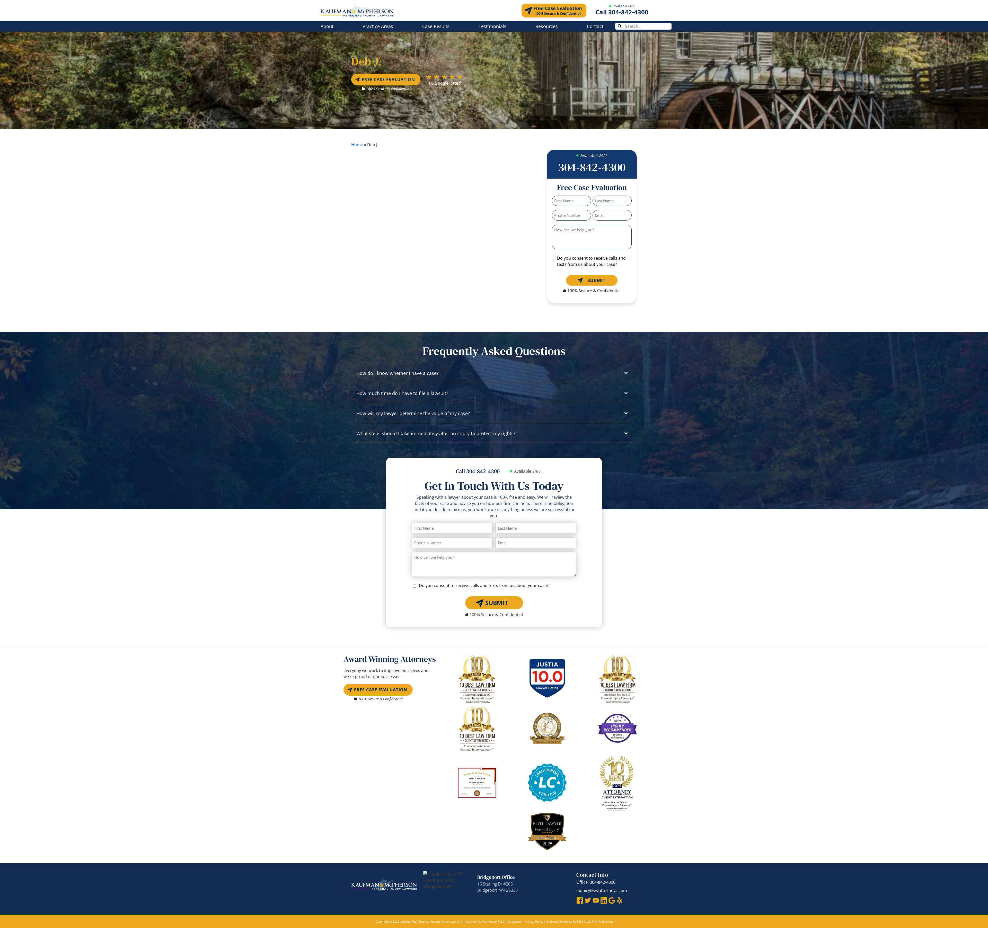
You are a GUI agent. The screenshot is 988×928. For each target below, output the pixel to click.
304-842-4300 (591, 167)
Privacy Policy (534, 921)
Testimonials (492, 26)
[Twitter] (587, 900)
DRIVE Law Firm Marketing (595, 921)
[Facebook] (579, 900)
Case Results (435, 26)
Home (357, 144)
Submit (596, 280)
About (327, 26)
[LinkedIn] (603, 900)
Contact (595, 26)
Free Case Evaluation (557, 10)
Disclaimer (515, 921)
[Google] (611, 900)
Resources (546, 26)
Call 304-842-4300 (621, 12)
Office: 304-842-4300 (595, 882)
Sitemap (551, 921)
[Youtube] (595, 900)
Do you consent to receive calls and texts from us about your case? (591, 261)
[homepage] (357, 10)
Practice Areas (378, 26)
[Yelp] (619, 900)
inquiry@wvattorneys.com (601, 890)
